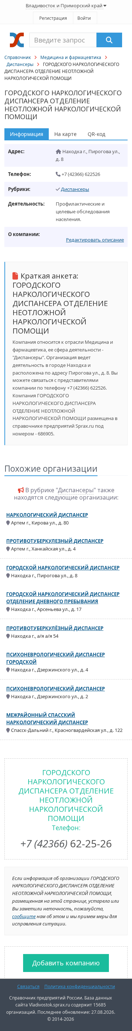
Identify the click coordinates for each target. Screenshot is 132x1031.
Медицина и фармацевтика (70, 57)
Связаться (28, 986)
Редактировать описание (95, 239)
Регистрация (53, 18)
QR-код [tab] (96, 133)
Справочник (17, 57)
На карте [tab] (65, 133)
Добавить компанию (66, 962)
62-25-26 (66, 843)
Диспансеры (20, 64)
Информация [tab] (26, 133)
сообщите (24, 916)
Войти (84, 18)
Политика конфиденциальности (79, 986)
